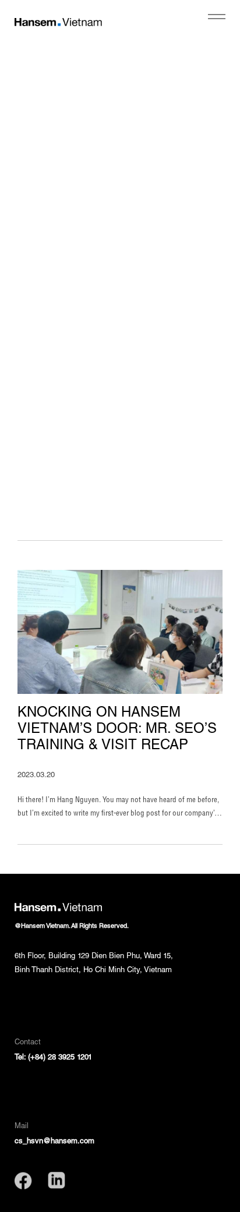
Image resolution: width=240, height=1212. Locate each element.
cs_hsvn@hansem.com (54, 1142)
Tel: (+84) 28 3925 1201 (53, 1058)
